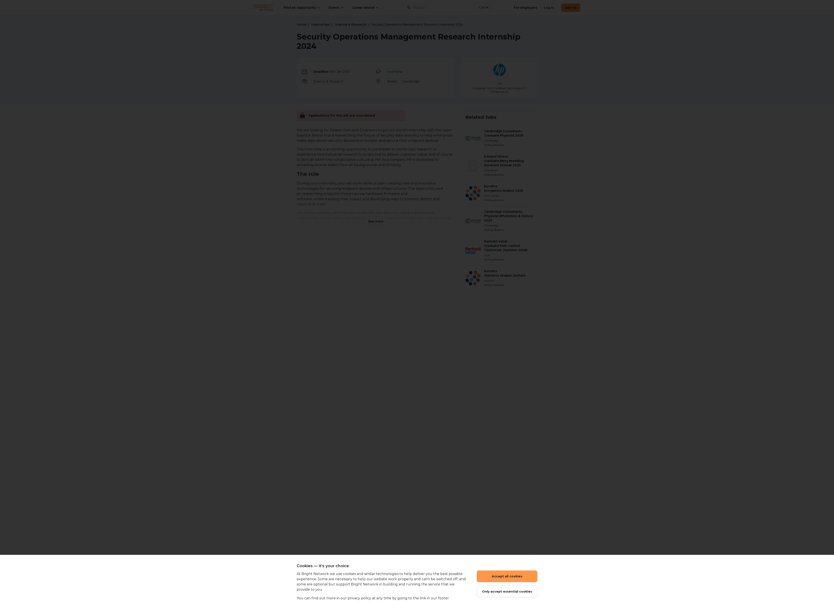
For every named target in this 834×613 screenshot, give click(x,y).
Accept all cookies (507, 576)
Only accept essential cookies (507, 591)
